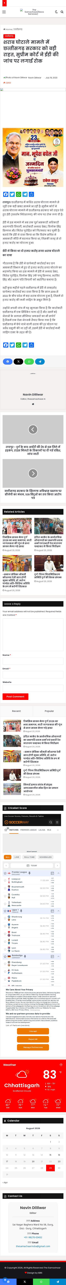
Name (7, 655)
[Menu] (4, 13)
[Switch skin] (56, 13)
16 (59, 1154)
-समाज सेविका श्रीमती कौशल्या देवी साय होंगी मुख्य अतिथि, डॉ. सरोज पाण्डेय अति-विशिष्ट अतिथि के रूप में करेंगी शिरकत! (16, 580)
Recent (16, 711)
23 (59, 1161)
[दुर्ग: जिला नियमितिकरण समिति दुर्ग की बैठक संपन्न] (48, 563)
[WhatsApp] (29, 362)
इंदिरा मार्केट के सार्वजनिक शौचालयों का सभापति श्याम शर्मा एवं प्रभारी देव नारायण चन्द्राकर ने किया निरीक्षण (48, 542)
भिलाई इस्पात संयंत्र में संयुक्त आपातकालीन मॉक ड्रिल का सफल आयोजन (40, 788)
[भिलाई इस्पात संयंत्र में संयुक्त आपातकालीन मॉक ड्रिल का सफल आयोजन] (12, 789)
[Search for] (62, 13)
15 (50, 1154)
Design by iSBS (34, 1272)
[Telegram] (40, 362)
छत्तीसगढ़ (18, 29)
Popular (49, 711)
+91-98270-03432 (33, 1237)
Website (7, 682)
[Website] (33, 404)
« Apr (5, 1182)
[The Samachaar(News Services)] (33, 12)
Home (8, 29)
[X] (18, 362)
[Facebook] (7, 362)
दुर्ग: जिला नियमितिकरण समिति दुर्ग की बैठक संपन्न (48, 576)
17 (7, 1161)
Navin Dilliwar (34, 77)
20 (33, 1161)
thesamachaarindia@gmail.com (33, 1246)
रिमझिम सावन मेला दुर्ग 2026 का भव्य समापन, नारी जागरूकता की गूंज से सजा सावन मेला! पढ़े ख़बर (17, 542)
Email (6, 668)
